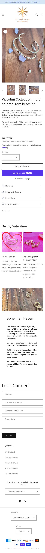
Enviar (9, 435)
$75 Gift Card (10, 452)
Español (21, 531)
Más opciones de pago (22, 179)
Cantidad (5, 152)
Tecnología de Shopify (34, 548)
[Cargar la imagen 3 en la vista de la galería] (34, 90)
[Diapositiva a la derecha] (42, 90)
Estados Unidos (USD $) (22, 518)
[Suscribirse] (37, 491)
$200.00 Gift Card (11, 474)
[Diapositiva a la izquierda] (2, 90)
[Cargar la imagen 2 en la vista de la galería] (22, 90)
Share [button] (7, 210)
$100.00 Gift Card (11, 457)
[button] (3, 14)
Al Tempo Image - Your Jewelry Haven (18, 548)
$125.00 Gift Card (11, 463)
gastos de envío (8, 141)
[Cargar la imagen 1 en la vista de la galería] (11, 90)
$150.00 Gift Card (11, 468)
